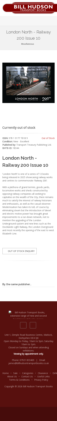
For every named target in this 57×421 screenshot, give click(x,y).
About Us (12, 376)
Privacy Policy (41, 379)
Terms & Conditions (19, 379)
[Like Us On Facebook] (23, 325)
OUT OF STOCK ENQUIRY (21, 251)
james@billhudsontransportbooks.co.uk (28, 363)
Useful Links (43, 376)
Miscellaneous (27, 44)
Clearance (43, 373)
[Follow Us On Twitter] (33, 325)
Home (5, 373)
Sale (15, 373)
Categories (27, 373)
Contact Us (27, 376)
